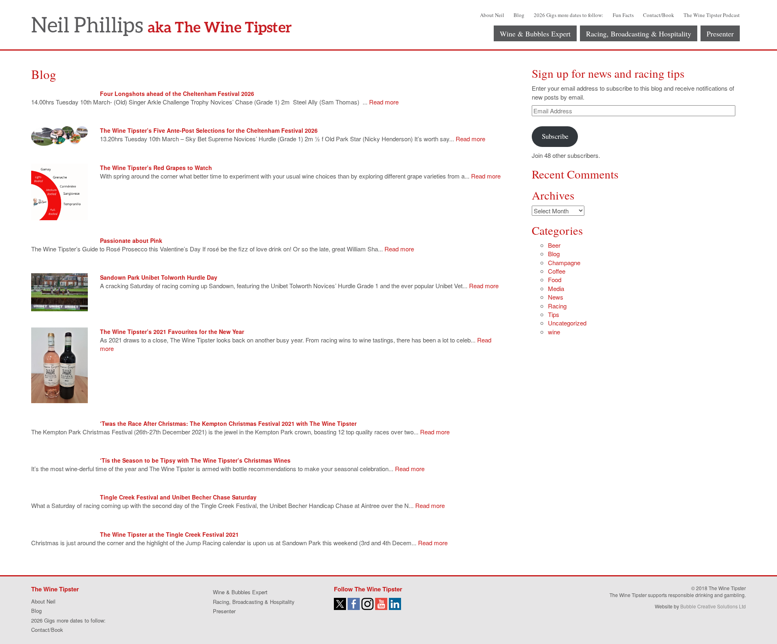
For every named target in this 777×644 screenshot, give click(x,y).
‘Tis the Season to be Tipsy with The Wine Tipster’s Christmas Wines (195, 460)
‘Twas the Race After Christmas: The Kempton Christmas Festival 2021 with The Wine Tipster (228, 423)
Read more (384, 102)
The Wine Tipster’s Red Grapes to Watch (156, 168)
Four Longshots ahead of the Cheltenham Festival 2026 (177, 93)
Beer (554, 245)
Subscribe (555, 136)
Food (554, 279)
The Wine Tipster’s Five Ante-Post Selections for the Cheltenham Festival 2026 (209, 130)
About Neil (492, 15)
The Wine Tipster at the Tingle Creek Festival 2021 (169, 534)
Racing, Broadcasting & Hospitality (638, 33)
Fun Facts (623, 15)
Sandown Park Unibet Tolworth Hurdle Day (158, 277)
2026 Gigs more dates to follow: (568, 15)
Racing (557, 306)
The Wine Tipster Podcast (712, 15)
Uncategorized (567, 323)
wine (554, 331)
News (555, 297)
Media (556, 288)
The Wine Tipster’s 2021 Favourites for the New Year (172, 331)
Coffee (556, 271)
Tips (553, 314)
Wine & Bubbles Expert (535, 33)
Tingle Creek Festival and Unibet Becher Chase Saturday (178, 497)
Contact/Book (658, 15)
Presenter (720, 33)
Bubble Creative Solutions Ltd (713, 606)
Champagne (564, 262)
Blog (519, 15)
